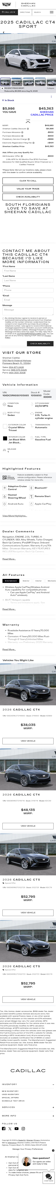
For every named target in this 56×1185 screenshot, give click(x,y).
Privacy (37, 1140)
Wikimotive (12, 1143)
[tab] (10, 581)
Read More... (9, 559)
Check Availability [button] (28, 197)
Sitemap (30, 1140)
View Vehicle (28, 741)
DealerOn (22, 1140)
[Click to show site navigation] (51, 12)
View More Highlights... (14, 516)
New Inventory (10, 1091)
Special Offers (10, 1098)
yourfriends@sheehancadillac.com (31, 334)
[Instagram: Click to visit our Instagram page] (25, 1128)
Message (7, 305)
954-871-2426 (16, 367)
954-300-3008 (17, 373)
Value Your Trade (28, 189)
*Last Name (8, 276)
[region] (28, 149)
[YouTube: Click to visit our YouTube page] (18, 1128)
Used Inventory (10, 1094)
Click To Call (28, 181)
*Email (5, 296)
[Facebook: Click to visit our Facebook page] (5, 1128)
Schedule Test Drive (13, 1101)
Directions (25, 12)
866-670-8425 (19, 370)
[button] (3, 32)
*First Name (8, 266)
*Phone (6, 286)
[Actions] (51, 96)
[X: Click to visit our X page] (11, 1128)
